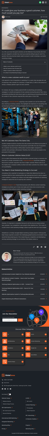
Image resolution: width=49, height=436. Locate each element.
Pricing (3, 428)
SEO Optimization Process (9, 410)
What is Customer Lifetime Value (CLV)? (13, 70)
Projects (28, 425)
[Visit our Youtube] (10, 389)
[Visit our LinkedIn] (2, 389)
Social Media (34, 355)
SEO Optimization (6, 407)
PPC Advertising (30, 415)
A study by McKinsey (28, 160)
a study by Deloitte (13, 102)
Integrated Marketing (7, 421)
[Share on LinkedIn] (38, 247)
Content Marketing (35, 341)
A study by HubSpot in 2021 (9, 185)
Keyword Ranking (7, 413)
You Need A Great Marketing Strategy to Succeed (15, 73)
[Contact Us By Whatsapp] (40, 2)
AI (8, 334)
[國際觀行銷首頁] (7, 2)
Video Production (31, 410)
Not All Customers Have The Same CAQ (12, 68)
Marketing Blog (6, 425)
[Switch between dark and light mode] (9, 394)
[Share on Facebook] (41, 247)
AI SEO (32, 334)
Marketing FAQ (30, 428)
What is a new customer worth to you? (12, 66)
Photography (30, 408)
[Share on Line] (45, 247)
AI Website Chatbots (31, 419)
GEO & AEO (29, 401)
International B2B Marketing (9, 418)
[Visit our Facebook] (5, 389)
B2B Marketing (11, 341)
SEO (9, 355)
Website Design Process (8, 404)
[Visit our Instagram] (7, 389)
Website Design (11, 361)
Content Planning (30, 404)
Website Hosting (7, 401)
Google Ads (33, 348)
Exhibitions (10, 348)
